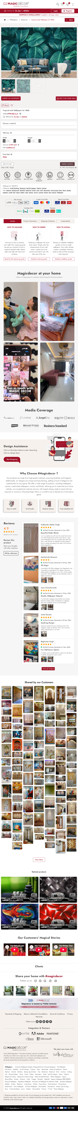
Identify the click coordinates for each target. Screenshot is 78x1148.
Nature (39, 188)
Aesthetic (15, 1069)
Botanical (22, 188)
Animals (13, 1072)
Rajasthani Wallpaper (24, 1082)
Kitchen (35, 1084)
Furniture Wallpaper (31, 1086)
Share (6, 105)
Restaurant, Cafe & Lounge (25, 1077)
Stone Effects (9, 1079)
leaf (14, 192)
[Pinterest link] (50, 1021)
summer (41, 192)
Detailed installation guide (63, 259)
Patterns (66, 1074)
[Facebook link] (47, 1021)
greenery (5, 192)
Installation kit (10, 147)
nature (18, 192)
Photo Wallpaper (59, 1089)
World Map (44, 1069)
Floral (21, 1074)
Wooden (40, 1079)
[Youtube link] (37, 1021)
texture (46, 192)
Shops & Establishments (42, 1077)
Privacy (70, 1014)
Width (5, 138)
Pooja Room (43, 1084)
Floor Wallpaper (19, 1086)
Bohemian (45, 1072)
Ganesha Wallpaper (66, 1082)
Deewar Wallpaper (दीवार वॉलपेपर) (60, 1079)
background (15, 190)
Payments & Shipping (13, 1014)
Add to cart (7, 164)
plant (26, 192)
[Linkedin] (43, 1021)
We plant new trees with (63, 1049)
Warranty (39, 1016)
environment (54, 190)
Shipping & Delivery (48, 221)
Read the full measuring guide (14, 259)
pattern (22, 192)
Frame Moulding (14, 1089)
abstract (8, 190)
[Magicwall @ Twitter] (45, 980)
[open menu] (72, 4)
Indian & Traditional (55, 1069)
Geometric (38, 1074)
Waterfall (46, 1079)
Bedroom (20, 1084)
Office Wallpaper (55, 1077)
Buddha (7, 1084)
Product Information (30, 221)
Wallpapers (8, 1067)
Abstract (7, 1072)
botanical (28, 190)
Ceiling (69, 1072)
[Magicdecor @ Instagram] (40, 980)
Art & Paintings (14, 188)
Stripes (16, 1079)
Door (6, 1089)
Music (61, 1074)
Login (56, 11)
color (37, 190)
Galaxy (32, 1074)
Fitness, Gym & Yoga (62, 1086)
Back (71, 20)
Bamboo (20, 1072)
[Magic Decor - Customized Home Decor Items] (16, 4)
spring (36, 192)
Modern (28, 1089)
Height (30, 138)
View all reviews (48, 669)
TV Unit (50, 1089)
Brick (57, 1072)
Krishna (13, 1084)
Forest (26, 1074)
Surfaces (22, 1079)
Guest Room (8, 1086)
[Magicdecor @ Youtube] (35, 980)
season (31, 192)
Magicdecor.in (15, 1108)
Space (64, 1077)
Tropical (44, 188)
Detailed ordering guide (39, 259)
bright (34, 190)
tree (50, 192)
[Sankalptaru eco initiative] (63, 1054)
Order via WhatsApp (11, 98)
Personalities (42, 1086)
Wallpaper (60, 192)
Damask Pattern (13, 1074)
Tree (39, 1072)
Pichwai (44, 1089)
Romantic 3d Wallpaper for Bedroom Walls (45, 1082)
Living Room (28, 1084)
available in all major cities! (39, 15)
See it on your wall (67, 98)
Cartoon (63, 1072)
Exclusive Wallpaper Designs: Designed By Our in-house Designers (35, 1067)
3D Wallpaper (61, 1067)
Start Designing (11, 459)
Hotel (44, 1074)
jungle (10, 192)
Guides (12, 221)
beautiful (22, 190)
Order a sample (67, 164)
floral (64, 190)
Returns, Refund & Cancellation (35, 1014)
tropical (54, 192)
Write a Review (11, 553)
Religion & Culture (10, 1077)
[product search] (57, 4)
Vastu (38, 1069)
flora (60, 190)
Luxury (23, 1089)
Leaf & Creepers (31, 188)
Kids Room (8, 1069)
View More (39, 860)
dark (41, 190)
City (6, 1074)
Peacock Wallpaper (11, 1082)
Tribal (28, 1079)
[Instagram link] (40, 1021)
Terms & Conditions (57, 1014)
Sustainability (65, 221)
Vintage (33, 1079)
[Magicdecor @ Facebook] (55, 980)
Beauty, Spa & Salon (30, 1072)
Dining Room (62, 1084)
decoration (47, 190)
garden (69, 190)
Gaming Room (52, 1084)
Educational (51, 1086)
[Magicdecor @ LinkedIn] (50, 980)
